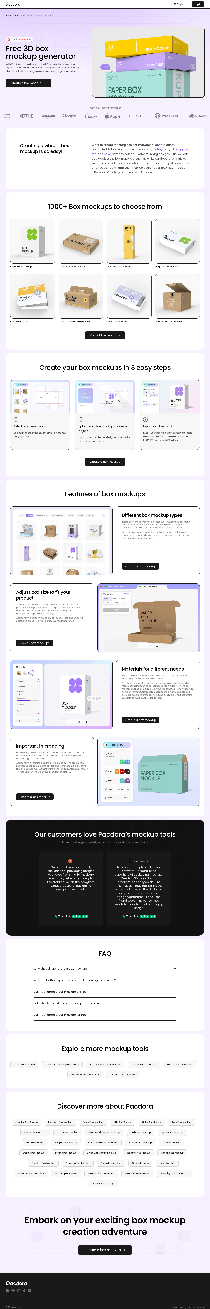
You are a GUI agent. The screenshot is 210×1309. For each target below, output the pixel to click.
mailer (156, 149)
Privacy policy (179, 1307)
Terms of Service (196, 1307)
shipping (182, 149)
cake (107, 154)
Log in (198, 4)
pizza (165, 149)
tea (94, 154)
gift (172, 149)
